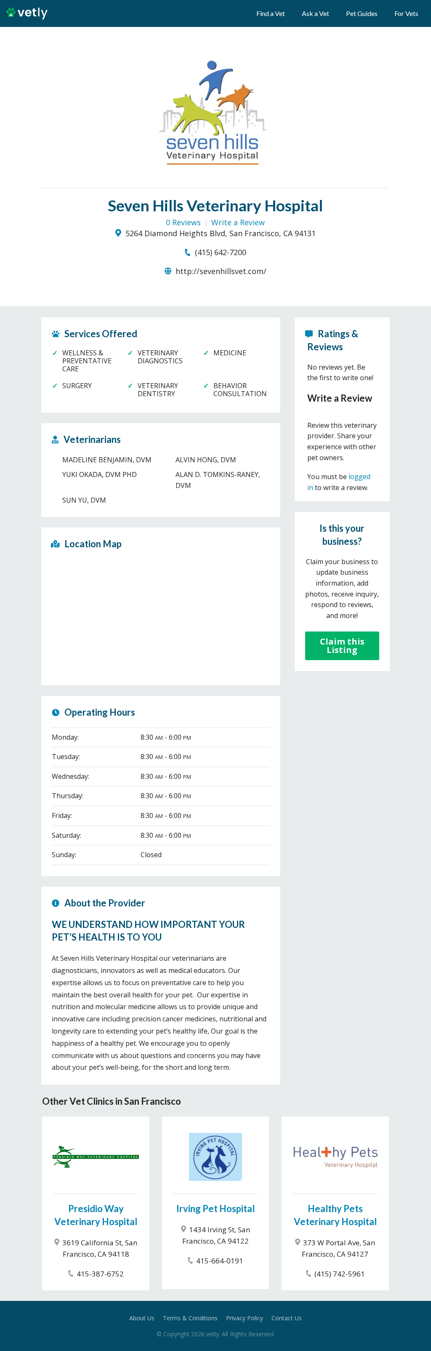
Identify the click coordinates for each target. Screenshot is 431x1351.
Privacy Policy (244, 1318)
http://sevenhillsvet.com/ (219, 271)
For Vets (406, 13)
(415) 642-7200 (219, 252)
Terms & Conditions (190, 1318)
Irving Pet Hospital (215, 1208)
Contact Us (286, 1318)
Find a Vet (270, 13)
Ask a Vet (315, 13)
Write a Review (238, 222)
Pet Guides (362, 13)
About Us (141, 1318)
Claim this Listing (342, 646)
